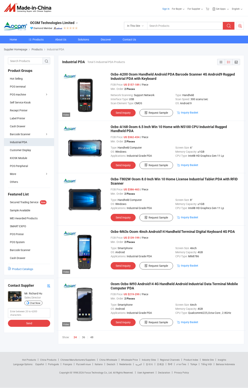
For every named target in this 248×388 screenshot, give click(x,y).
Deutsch (111, 364)
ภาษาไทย (181, 364)
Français (67, 364)
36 (83, 337)
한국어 (149, 364)
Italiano (99, 364)
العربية (138, 364)
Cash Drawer (17, 126)
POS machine (18, 94)
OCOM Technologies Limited (52, 23)
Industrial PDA (18, 142)
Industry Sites (149, 359)
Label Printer (17, 118)
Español (39, 364)
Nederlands (125, 364)
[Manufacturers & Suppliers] (29, 7)
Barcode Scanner (20, 134)
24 (75, 337)
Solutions (83, 39)
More (13, 174)
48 (91, 337)
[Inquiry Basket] (208, 8)
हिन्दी (170, 364)
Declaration (164, 372)
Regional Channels (170, 359)
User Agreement (145, 372)
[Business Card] (48, 285)
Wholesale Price (129, 359)
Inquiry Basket (189, 112)
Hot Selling (16, 78)
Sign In (166, 8)
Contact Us (129, 39)
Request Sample (158, 112)
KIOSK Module (18, 158)
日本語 (160, 364)
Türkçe (193, 364)
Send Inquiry (123, 112)
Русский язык (83, 364)
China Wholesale (108, 359)
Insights (222, 359)
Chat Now (35, 303)
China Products (48, 359)
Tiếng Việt (206, 364)
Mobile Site (208, 359)
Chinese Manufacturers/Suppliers (77, 359)
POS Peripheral (19, 166)
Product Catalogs (22, 269)
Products (38, 39)
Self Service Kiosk (20, 102)
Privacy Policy (181, 372)
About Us (60, 39)
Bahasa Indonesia (225, 364)
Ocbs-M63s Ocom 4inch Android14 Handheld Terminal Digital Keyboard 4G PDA (173, 232)
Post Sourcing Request (240, 26)
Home (13, 39)
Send (29, 323)
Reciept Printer (19, 110)
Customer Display (20, 150)
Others (14, 182)
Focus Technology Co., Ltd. (98, 372)
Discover (106, 39)
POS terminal (18, 86)
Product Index (191, 359)
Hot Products (29, 359)
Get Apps (220, 8)
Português (53, 364)
